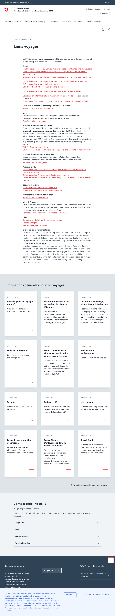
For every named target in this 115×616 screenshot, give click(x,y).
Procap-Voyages (30, 222)
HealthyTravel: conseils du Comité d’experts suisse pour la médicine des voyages (57, 69)
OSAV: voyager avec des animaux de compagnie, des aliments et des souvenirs (57, 150)
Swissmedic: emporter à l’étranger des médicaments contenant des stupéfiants (57, 77)
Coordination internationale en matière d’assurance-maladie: (49, 96)
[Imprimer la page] (103, 29)
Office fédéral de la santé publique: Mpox (41, 84)
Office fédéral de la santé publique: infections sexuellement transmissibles (55, 81)
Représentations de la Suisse (35, 197)
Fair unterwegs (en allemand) (35, 225)
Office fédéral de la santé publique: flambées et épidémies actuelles (52, 91)
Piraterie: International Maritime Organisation (42, 190)
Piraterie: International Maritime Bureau (40, 187)
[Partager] (109, 29)
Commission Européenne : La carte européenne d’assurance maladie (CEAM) (55, 101)
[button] (13, 21)
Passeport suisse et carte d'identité (38, 108)
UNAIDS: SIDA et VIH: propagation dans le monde (44, 87)
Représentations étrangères (35, 121)
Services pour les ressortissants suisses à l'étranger (45, 213)
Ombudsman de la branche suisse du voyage (42, 220)
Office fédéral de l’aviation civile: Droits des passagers (46, 175)
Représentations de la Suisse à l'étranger (93, 574)
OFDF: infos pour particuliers (35, 147)
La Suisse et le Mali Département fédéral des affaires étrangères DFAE (33, 10)
